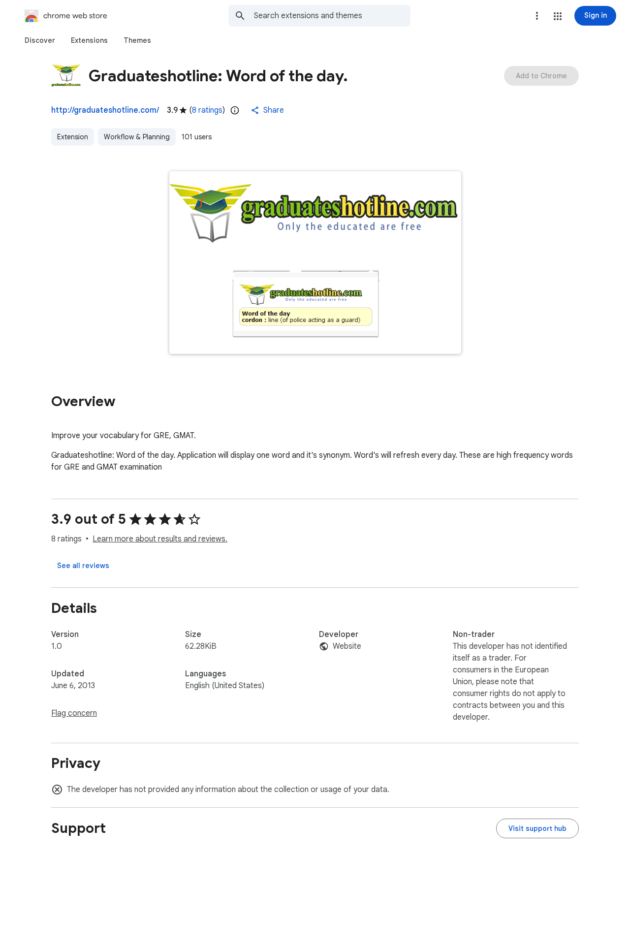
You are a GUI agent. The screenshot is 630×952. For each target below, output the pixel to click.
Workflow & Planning (137, 136)
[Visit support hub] (537, 828)
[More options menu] (537, 16)
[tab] (40, 40)
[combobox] (332, 16)
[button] (557, 16)
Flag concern (74, 713)
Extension (72, 136)
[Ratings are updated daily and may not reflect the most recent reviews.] (235, 110)
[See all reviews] (83, 565)
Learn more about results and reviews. (160, 539)
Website (347, 646)
